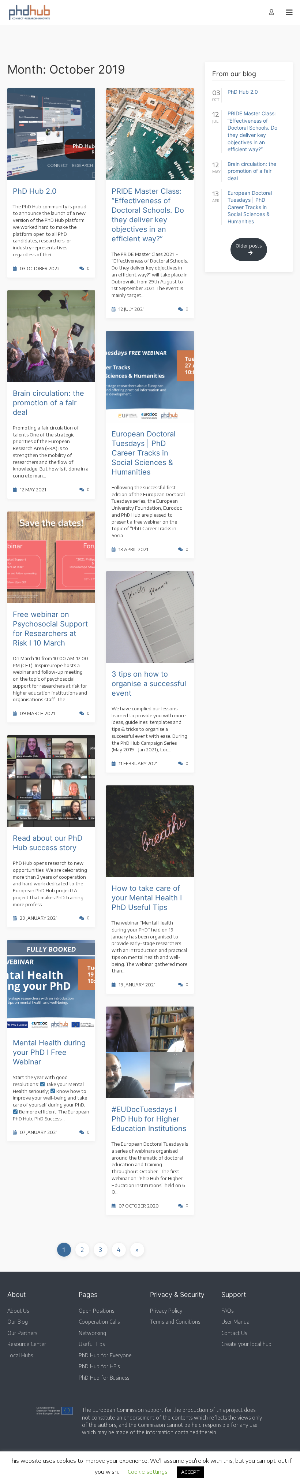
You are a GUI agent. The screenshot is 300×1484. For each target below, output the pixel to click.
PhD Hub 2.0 (35, 191)
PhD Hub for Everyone (105, 1355)
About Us (18, 1311)
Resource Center (26, 1344)
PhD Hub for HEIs (99, 1366)
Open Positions (96, 1311)
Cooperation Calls (99, 1322)
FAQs (227, 1311)
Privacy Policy (166, 1311)
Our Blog (17, 1322)
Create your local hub (246, 1344)
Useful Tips (92, 1344)
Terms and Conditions (175, 1322)
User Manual (236, 1322)
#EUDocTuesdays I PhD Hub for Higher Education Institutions (149, 1119)
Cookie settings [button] (148, 1471)
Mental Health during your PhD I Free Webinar (49, 1052)
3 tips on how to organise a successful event (149, 684)
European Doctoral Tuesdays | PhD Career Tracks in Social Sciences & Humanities (144, 452)
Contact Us (234, 1333)
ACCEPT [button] (190, 1472)
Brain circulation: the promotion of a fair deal (48, 403)
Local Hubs (20, 1355)
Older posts (249, 246)
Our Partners (22, 1333)
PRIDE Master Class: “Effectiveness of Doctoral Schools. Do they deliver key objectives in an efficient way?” (252, 131)
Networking (92, 1333)
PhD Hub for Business (104, 1378)
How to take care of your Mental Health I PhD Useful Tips (147, 898)
